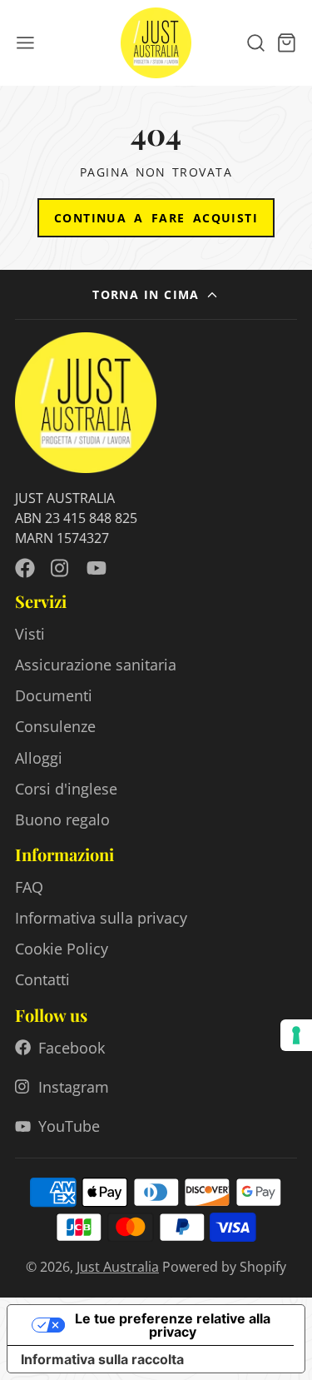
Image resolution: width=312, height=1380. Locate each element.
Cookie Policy (61, 949)
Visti (30, 634)
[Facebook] (25, 568)
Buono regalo (62, 819)
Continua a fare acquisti (156, 218)
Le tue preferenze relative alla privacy (172, 1325)
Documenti (53, 695)
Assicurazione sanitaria (95, 665)
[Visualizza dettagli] (85, 403)
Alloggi (38, 758)
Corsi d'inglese (66, 789)
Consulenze (55, 726)
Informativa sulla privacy (101, 918)
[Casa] (156, 42)
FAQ (29, 887)
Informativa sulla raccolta (102, 1359)
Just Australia (118, 1267)
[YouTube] (96, 568)
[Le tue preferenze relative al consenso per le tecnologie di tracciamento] (296, 1035)
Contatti (42, 979)
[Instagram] (61, 568)
